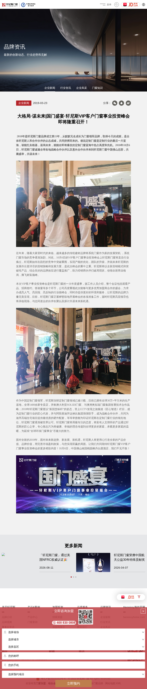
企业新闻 (49, 88)
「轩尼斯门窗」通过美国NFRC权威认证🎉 (54, 557)
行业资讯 (65, 88)
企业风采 (81, 88)
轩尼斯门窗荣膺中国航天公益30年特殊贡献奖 (129, 557)
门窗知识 (97, 88)
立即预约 (73, 683)
